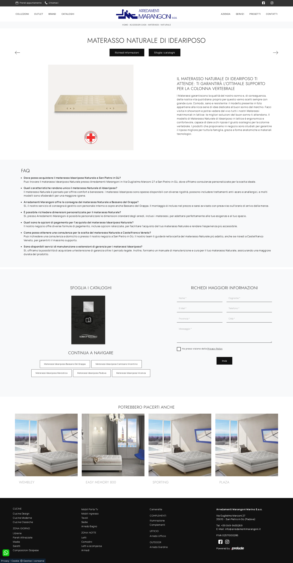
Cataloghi (68, 13)
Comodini (86, 541)
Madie (16, 541)
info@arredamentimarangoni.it (243, 529)
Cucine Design (21, 513)
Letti (84, 537)
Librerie (17, 533)
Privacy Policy (215, 348)
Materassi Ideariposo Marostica (51, 373)
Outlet (38, 13)
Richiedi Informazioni (127, 52)
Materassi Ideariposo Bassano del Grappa (65, 364)
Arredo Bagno (89, 526)
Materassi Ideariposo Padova (91, 373)
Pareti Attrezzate (23, 537)
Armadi (85, 550)
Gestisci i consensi (33, 560)
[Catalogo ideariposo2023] (88, 319)
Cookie (15, 560)
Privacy (5, 560)
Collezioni (22, 13)
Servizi (240, 13)
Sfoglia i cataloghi (164, 52)
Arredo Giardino (159, 547)
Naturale (166, 24)
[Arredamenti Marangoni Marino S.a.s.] (146, 14)
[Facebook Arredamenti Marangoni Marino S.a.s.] (219, 541)
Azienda (225, 13)
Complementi (157, 524)
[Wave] (258, 52)
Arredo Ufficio (158, 536)
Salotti (16, 546)
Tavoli (84, 517)
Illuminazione (157, 520)
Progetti (255, 13)
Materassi (153, 24)
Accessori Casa (138, 24)
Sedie (84, 522)
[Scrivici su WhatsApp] (6, 552)
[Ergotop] (35, 52)
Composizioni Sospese (26, 550)
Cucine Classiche (23, 522)
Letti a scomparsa (91, 546)
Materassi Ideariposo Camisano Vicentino (117, 364)
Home (125, 24)
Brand (52, 13)
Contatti (271, 13)
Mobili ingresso (90, 513)
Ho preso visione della (202, 348)
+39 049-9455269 (232, 525)
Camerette (156, 509)
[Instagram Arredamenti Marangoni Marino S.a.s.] (226, 541)
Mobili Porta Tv (89, 509)
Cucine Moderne (22, 517)
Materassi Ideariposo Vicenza (131, 373)
